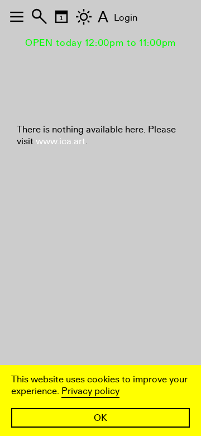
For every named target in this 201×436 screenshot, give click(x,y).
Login (125, 17)
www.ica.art (60, 141)
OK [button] (100, 418)
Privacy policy (90, 391)
